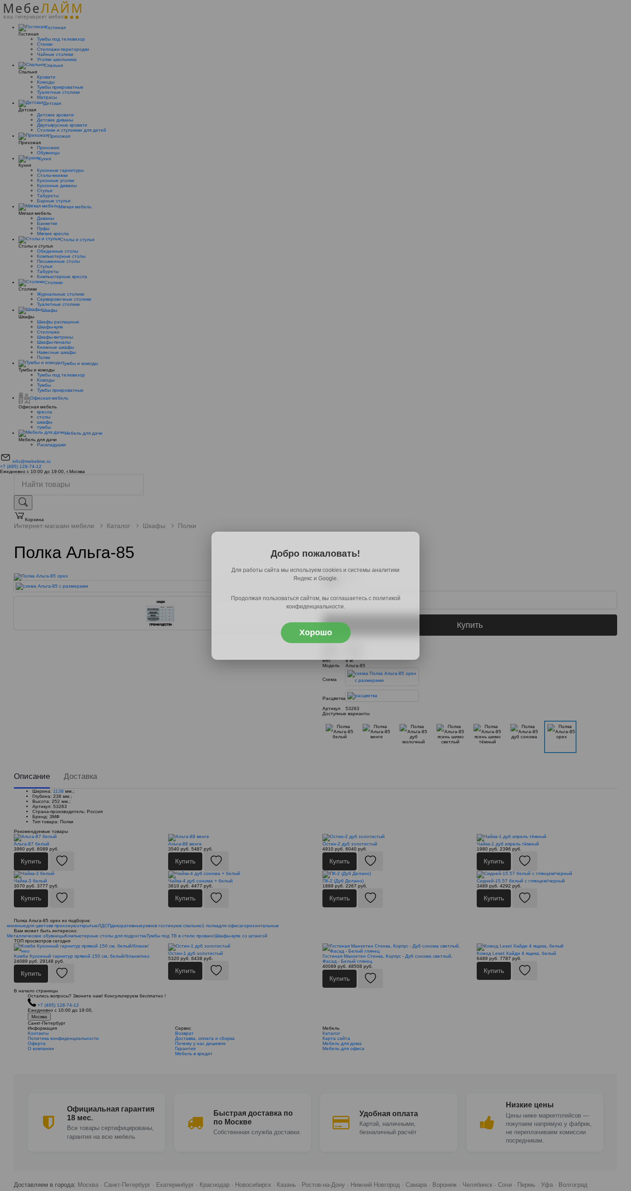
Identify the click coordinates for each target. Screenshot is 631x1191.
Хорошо (315, 632)
